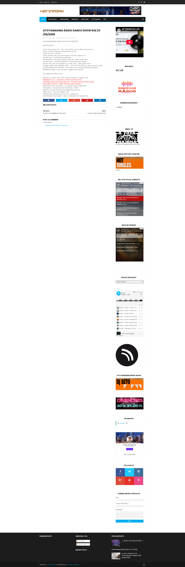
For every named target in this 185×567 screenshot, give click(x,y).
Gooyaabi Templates (72, 564)
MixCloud (85, 19)
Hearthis (75, 19)
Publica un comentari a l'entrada (56, 125)
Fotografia (96, 19)
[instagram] (144, 2)
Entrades (81, 541)
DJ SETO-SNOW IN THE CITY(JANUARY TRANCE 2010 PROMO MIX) (131, 556)
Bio (105, 19)
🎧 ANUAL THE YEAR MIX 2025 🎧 (132, 541)
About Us (46, 2)
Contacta (54, 2)
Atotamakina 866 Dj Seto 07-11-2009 (124, 549)
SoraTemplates (51, 564)
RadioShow (64, 19)
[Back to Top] (144, 564)
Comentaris (82, 544)
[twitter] (141, 2)
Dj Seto (122, 423)
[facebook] (139, 2)
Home (41, 2)
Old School (52, 19)
